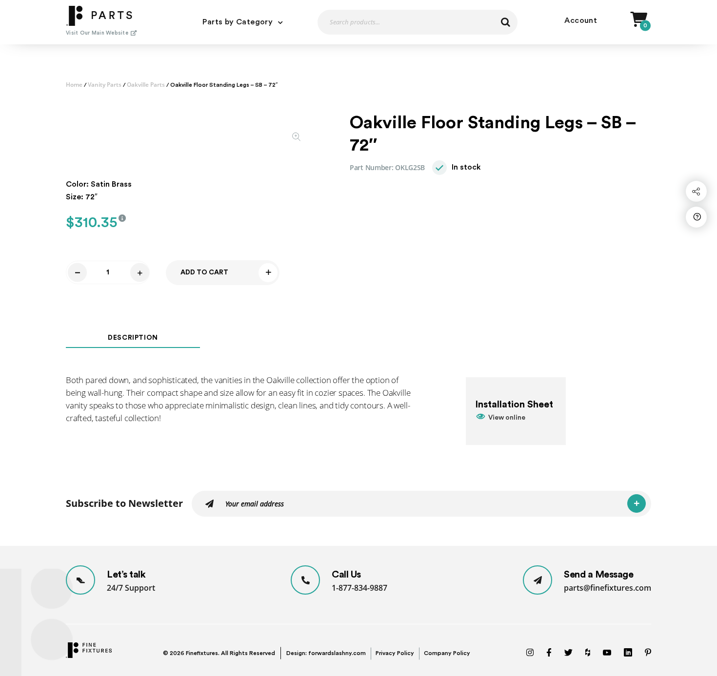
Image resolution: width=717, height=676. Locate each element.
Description (133, 337)
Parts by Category (237, 22)
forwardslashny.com (337, 653)
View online (506, 417)
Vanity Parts (104, 84)
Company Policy (447, 653)
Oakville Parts (146, 84)
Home (74, 84)
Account (580, 20)
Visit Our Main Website (97, 33)
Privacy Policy (395, 653)
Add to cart (204, 272)
